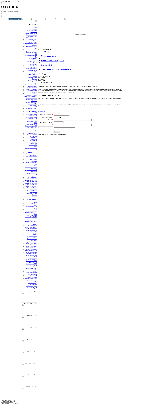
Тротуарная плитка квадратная (31, 230)
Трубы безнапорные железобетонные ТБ (31, 247)
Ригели (35, 198)
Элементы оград (32, 283)
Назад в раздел (42, 111)
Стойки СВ (33, 140)
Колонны (34, 92)
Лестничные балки (31, 35)
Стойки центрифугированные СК (31, 148)
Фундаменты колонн (31, 95)
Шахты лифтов (32, 74)
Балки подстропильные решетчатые (32, 30)
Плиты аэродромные (31, 167)
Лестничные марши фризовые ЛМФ (31, 103)
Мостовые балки (32, 36)
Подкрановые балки (31, 39)
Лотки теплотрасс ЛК (31, 126)
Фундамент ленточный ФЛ (32, 276)
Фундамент (33, 265)
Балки (35, 27)
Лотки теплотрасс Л (31, 124)
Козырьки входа (32, 70)
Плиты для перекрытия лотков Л (31, 169)
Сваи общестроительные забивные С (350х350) (31, 215)
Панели (35, 151)
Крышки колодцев (32, 87)
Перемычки (33, 155)
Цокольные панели (31, 153)
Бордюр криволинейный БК (31, 50)
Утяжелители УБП (31, 262)
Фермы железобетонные (32, 41)
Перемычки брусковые (33, 160)
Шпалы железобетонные (32, 76)
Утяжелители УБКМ (31, 259)
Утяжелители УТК (31, 264)
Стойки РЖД (33, 139)
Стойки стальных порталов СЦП (32, 142)
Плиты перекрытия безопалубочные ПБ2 (31, 179)
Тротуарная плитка (31, 228)
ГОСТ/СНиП (50, 19)
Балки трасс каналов (31, 33)
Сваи (35, 208)
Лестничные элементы (30, 96)
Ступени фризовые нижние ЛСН (31, 117)
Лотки (35, 120)
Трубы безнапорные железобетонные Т (31, 244)
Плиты (35, 165)
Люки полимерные (31, 89)
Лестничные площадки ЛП (33, 106)
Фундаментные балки (31, 43)
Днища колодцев (32, 80)
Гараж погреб (33, 58)
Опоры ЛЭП (33, 136)
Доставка (27, 19)
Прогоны (34, 195)
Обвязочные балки (31, 37)
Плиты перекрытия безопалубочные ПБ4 (31, 185)
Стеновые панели (32, 152)
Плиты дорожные (32, 175)
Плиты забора (33, 284)
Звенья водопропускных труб (32, 236)
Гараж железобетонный (32, 60)
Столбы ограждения (31, 286)
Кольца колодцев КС (31, 84)
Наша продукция (15, 19)
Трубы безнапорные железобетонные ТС (31, 252)
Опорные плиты (32, 133)
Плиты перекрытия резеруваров (31, 191)
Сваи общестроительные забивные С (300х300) (31, 211)
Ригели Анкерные (32, 199)
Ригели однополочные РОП (31, 205)
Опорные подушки (31, 131)
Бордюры (34, 45)
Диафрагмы (33, 64)
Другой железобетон (31, 68)
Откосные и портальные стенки (31, 241)
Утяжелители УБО (31, 261)
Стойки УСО (33, 145)
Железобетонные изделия (52, 60)
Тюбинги (34, 73)
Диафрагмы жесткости (33, 66)
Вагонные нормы (38, 19)
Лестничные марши (31, 98)
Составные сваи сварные (32, 223)
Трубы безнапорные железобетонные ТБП (31, 249)
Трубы (35, 233)
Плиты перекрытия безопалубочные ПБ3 (31, 182)
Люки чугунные (32, 90)
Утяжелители (33, 258)
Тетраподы (34, 71)
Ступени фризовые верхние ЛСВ (31, 114)
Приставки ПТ (33, 137)
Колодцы (34, 79)
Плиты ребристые (32, 193)
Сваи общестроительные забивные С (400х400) (31, 220)
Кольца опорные (32, 86)
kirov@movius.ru (50, 52)
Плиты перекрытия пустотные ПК (31, 188)
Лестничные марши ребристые (31, 100)
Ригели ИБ (34, 203)
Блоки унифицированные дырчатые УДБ (31, 268)
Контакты (60, 19)
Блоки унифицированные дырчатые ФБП (31, 273)
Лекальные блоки (32, 239)
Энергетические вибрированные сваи (31, 226)
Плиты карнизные (32, 177)
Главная (4, 19)
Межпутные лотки (31, 127)
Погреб (35, 62)
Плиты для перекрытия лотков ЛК (31, 173)
